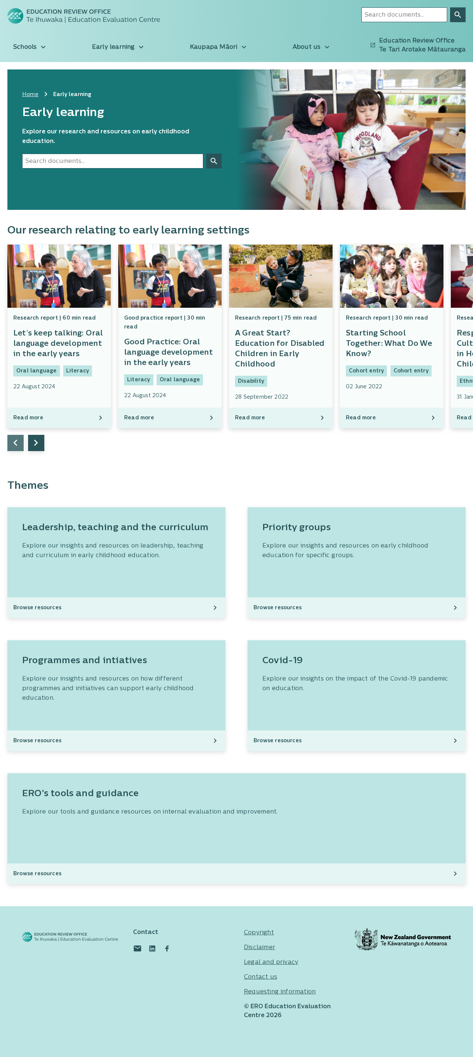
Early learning (114, 47)
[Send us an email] (137, 948)
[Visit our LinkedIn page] (152, 948)
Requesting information (280, 992)
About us (308, 47)
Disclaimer (259, 948)
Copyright (259, 933)
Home (30, 95)
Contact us (260, 977)
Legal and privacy (271, 962)
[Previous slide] (15, 443)
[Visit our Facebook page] (167, 948)
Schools (26, 47)
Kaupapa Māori (214, 47)
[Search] (458, 14)
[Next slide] (36, 443)
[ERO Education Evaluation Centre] (59, 15)
